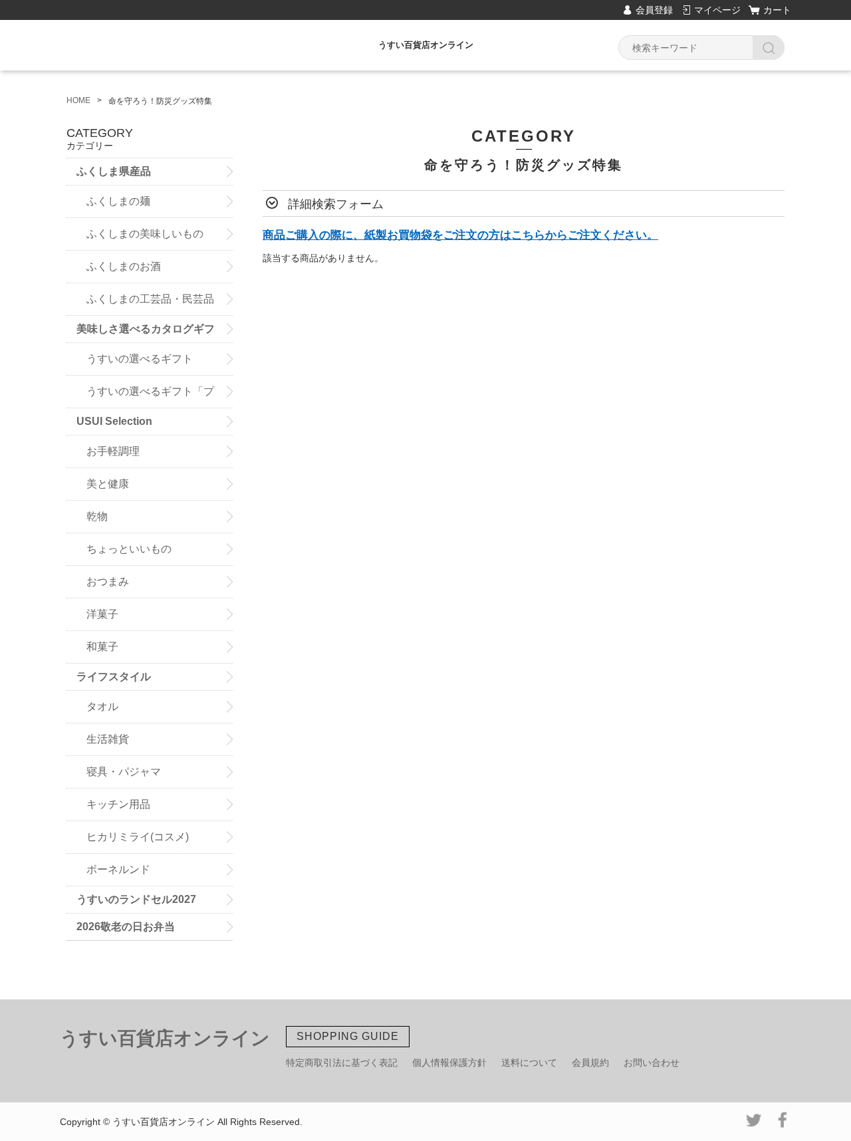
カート (777, 10)
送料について (529, 1062)
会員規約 (590, 1062)
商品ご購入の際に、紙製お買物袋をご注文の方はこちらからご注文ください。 (460, 235)
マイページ (717, 10)
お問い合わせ (651, 1062)
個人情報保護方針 (449, 1062)
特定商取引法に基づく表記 (342, 1062)
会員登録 (654, 10)
